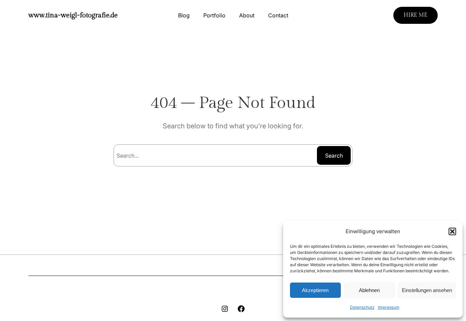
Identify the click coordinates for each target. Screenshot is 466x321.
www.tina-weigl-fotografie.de (73, 15)
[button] (452, 231)
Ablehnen (369, 290)
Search (334, 155)
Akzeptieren (315, 290)
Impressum (388, 307)
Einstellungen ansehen (427, 290)
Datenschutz (362, 307)
